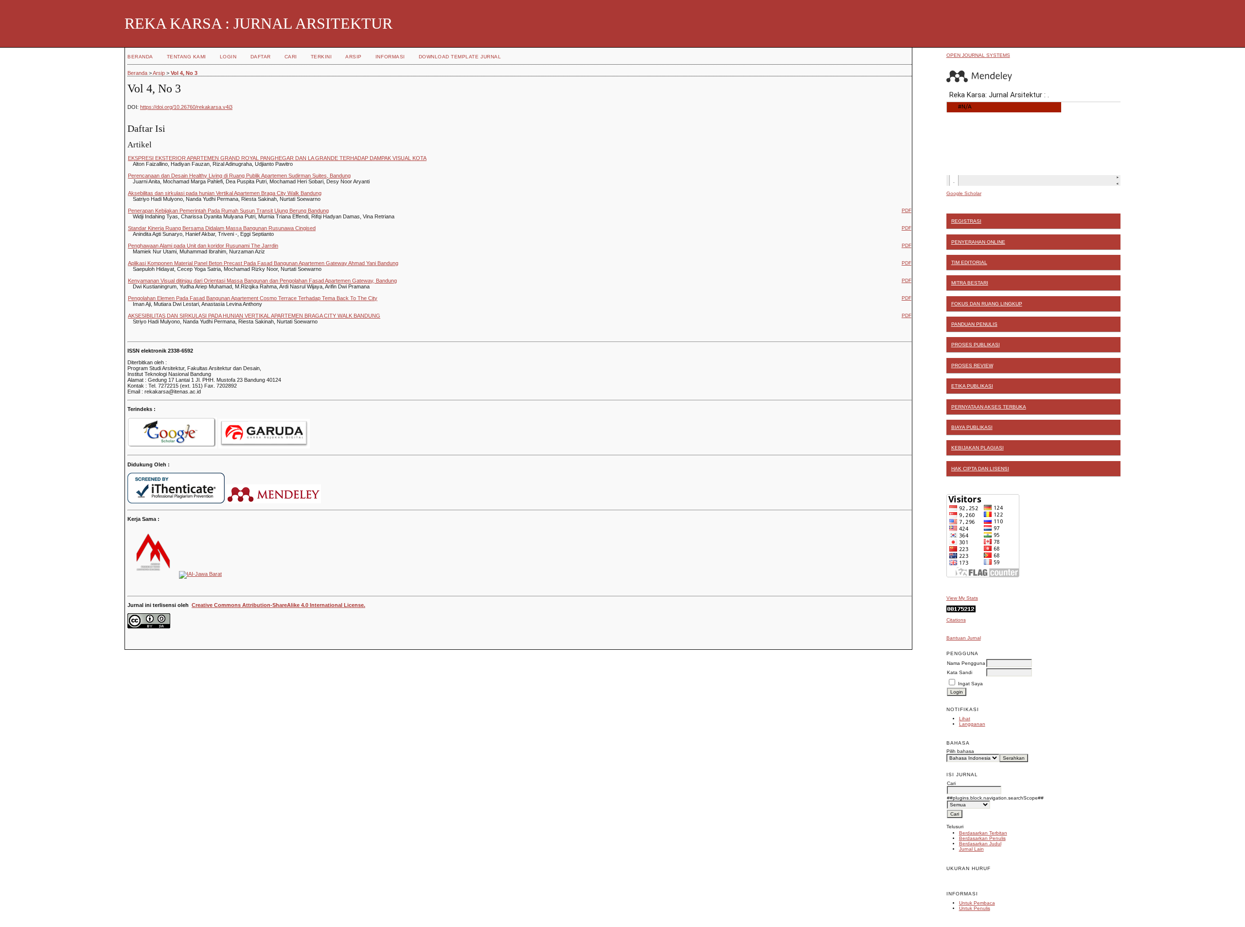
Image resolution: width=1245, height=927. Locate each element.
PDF (906, 210)
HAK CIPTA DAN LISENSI (980, 468)
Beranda (140, 56)
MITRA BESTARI (969, 282)
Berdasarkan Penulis (982, 838)
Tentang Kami (186, 56)
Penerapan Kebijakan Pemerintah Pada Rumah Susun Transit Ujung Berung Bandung (228, 211)
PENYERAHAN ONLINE (978, 242)
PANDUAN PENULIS (974, 324)
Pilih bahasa (960, 751)
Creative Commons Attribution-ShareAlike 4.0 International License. (278, 605)
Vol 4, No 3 (184, 73)
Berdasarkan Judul (980, 843)
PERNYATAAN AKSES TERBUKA (988, 407)
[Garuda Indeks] (264, 446)
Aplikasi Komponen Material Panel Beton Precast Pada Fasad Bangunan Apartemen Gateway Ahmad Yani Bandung (263, 263)
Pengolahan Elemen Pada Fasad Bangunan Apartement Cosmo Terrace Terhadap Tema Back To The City (252, 298)
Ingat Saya (970, 683)
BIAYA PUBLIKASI (972, 427)
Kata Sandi (959, 672)
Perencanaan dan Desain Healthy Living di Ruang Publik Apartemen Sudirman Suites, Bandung (239, 175)
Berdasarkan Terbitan (983, 833)
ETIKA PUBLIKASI (972, 386)
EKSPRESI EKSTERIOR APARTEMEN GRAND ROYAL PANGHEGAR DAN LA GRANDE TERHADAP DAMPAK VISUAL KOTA (277, 158)
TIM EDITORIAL (969, 262)
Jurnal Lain (971, 849)
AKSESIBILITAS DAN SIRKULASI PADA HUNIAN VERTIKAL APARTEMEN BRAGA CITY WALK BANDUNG (254, 316)
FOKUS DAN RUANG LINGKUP (986, 303)
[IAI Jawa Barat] (200, 574)
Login (228, 56)
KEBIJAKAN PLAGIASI (977, 447)
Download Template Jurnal (460, 56)
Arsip (353, 56)
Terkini (321, 56)
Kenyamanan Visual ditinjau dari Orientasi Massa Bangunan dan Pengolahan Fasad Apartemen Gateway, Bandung (262, 281)
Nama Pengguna (966, 663)
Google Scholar (963, 193)
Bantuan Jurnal (963, 638)
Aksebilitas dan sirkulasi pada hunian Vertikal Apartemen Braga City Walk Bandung (224, 193)
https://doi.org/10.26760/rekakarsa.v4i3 (186, 107)
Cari (291, 56)
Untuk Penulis (974, 908)
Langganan (972, 724)
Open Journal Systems (978, 55)
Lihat (964, 718)
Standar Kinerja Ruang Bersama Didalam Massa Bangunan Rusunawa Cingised (222, 228)
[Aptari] (151, 574)
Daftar (260, 56)
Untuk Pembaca (977, 903)
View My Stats (962, 598)
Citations (956, 620)
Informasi (390, 56)
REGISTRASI (966, 221)
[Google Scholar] (172, 446)
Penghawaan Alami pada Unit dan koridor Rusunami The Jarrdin (203, 246)
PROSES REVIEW (972, 365)
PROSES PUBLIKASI (975, 344)
